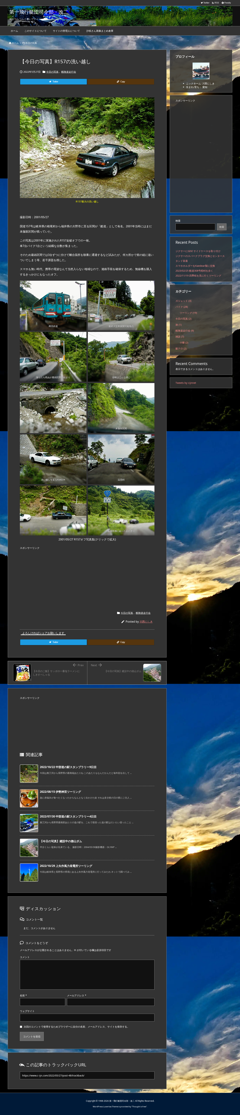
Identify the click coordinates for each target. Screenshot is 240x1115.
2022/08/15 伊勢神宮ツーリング (60, 792)
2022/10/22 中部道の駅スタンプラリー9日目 (68, 767)
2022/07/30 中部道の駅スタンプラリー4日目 (68, 816)
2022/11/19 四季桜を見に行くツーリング (198, 275)
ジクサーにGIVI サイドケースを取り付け (198, 251)
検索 (178, 220)
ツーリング (188, 312)
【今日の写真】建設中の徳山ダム (61, 841)
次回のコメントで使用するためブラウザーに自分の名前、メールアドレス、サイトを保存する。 (76, 1026)
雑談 (180, 336)
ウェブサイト (27, 1011)
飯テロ (181, 348)
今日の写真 (31, 43)
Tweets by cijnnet (186, 382)
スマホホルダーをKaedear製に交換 (195, 265)
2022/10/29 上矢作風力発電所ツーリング (66, 866)
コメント (25, 957)
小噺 (184, 342)
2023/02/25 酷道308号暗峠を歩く (194, 270)
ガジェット (183, 300)
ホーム (15, 43)
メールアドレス (76, 995)
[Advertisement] (87, 575)
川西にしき (146, 621)
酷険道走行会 (68, 71)
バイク (182, 306)
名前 (23, 995)
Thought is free (139, 1106)
